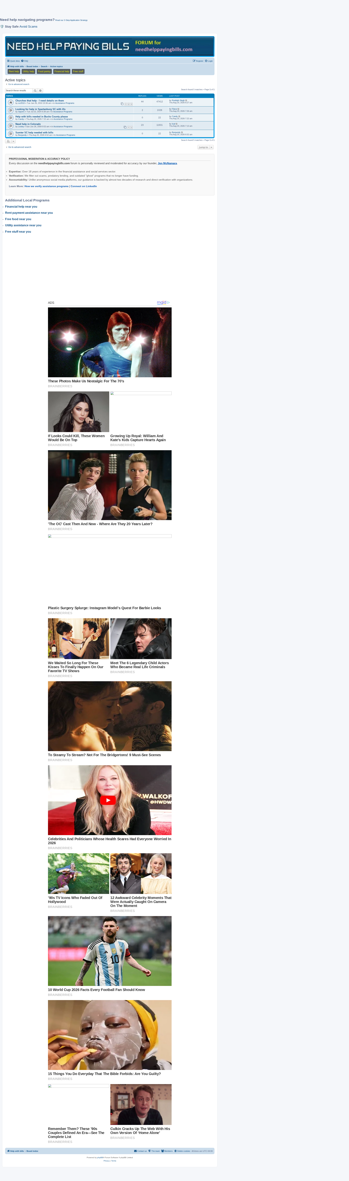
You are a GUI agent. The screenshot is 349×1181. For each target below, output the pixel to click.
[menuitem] (24, 61)
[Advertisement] (88, 10)
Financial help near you (21, 206)
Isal (173, 124)
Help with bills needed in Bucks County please (41, 116)
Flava (174, 109)
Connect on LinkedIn (84, 186)
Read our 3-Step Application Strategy (71, 20)
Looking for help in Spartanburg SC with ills (40, 109)
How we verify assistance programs (47, 186)
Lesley (21, 126)
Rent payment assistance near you (29, 212)
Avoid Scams (28, 26)
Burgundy (22, 135)
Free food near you (18, 219)
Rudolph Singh (178, 100)
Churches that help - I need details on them (39, 100)
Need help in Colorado (28, 124)
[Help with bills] (110, 46)
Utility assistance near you (23, 225)
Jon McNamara (167, 163)
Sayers (21, 112)
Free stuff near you (18, 231)
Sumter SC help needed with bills (34, 132)
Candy (21, 119)
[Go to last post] (186, 100)
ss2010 (21, 103)
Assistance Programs (64, 103)
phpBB (100, 1157)
